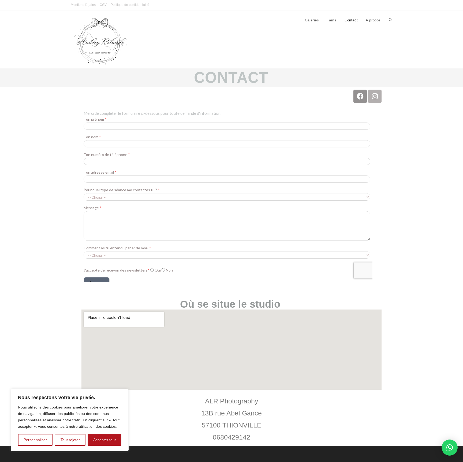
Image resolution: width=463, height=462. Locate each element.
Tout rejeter (70, 440)
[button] (450, 448)
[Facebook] (360, 96)
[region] (70, 420)
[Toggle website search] (390, 20)
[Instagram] (375, 96)
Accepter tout (104, 440)
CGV (103, 5)
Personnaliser (35, 440)
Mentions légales (83, 5)
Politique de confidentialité (130, 5)
